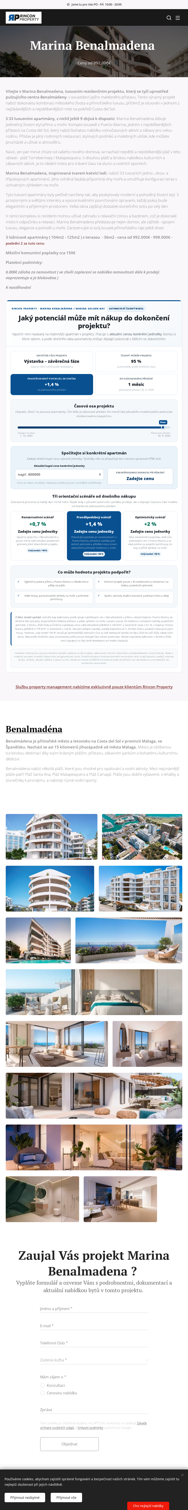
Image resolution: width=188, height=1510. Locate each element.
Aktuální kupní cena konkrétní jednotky (59, 465)
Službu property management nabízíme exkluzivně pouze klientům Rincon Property (94, 686)
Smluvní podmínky (90, 1427)
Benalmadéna (34, 729)
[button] (168, 17)
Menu (177, 17)
